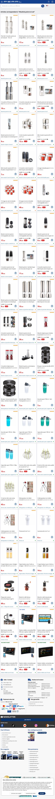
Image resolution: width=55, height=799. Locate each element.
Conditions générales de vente (8, 737)
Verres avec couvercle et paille (26, 474)
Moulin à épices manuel (7, 144)
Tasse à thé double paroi (43, 177)
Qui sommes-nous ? (6, 732)
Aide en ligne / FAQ (7, 682)
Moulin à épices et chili (43, 342)
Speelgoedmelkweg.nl (34, 763)
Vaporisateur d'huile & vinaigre (8, 573)
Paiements (6, 701)
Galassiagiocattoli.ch (34, 757)
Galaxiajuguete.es (33, 759)
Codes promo (5, 743)
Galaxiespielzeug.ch (34, 755)
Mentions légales (6, 739)
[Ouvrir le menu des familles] (2, 2)
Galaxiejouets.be (33, 765)
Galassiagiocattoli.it (34, 761)
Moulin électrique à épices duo (26, 342)
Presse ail (21, 540)
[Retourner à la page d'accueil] (13, 2)
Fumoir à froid (4, 639)
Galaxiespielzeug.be (34, 767)
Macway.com (32, 771)
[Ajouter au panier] (15, 42)
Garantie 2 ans (32, 703)
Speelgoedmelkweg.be (34, 769)
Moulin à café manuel (24, 606)
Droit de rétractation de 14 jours (36, 702)
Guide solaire (5, 747)
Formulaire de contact (8, 687)
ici (26, 790)
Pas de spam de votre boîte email (36, 705)
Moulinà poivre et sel (6, 45)
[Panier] (52, 2)
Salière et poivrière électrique (26, 276)
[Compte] (49, 2)
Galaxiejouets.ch (33, 753)
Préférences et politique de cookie (9, 741)
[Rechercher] (42, 6)
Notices (4, 745)
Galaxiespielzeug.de (34, 751)
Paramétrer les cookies (30, 793)
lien (46, 784)
